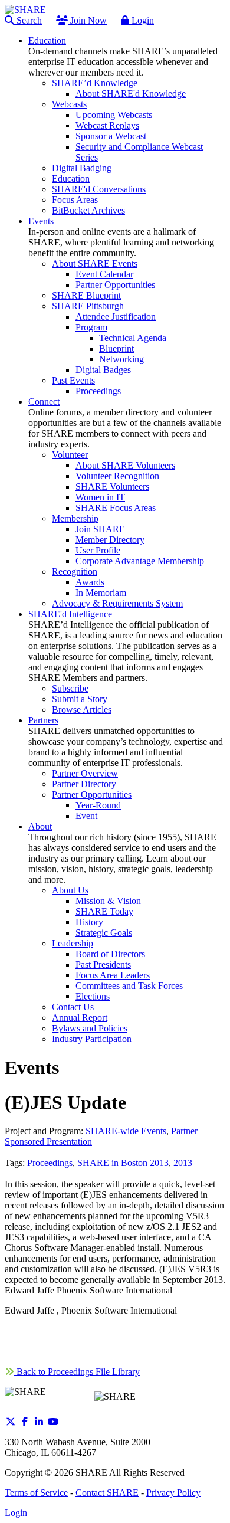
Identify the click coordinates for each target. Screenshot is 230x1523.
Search (28, 20)
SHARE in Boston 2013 (123, 1163)
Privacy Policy (173, 1493)
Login (141, 20)
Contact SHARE (107, 1493)
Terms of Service (36, 1493)
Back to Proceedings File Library (77, 1372)
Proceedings (50, 1163)
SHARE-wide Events (126, 1131)
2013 (182, 1163)
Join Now (87, 20)
